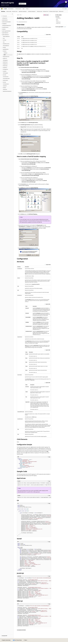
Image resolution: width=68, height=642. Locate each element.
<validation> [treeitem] (5, 85)
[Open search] (63, 9)
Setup (57, 19)
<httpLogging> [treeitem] (5, 60)
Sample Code (58, 23)
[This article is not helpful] (65, 26)
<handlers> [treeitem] (5, 52)
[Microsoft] (1, 8)
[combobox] (6, 16)
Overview (57, 16)
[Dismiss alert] (66, 2)
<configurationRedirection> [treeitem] (6, 25)
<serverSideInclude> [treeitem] (6, 78)
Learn (18, 14)
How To (57, 20)
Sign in (65, 8)
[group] (34, 484)
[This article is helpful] (64, 26)
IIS (20, 14)
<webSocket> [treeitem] (5, 89)
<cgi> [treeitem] (4, 41)
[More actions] (50, 15)
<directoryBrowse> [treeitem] (6, 45)
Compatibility (58, 18)
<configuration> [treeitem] (4, 18)
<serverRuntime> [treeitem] (6, 76)
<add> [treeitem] (5, 54)
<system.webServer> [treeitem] (6, 36)
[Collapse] (12, 14)
